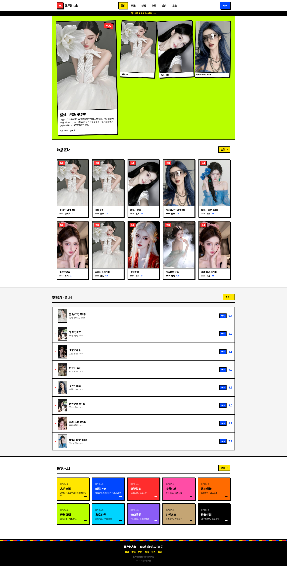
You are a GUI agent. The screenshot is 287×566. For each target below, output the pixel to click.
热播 (154, 5)
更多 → (229, 296)
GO (225, 5)
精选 (133, 5)
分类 (164, 5)
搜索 (174, 5)
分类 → (224, 467)
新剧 (144, 5)
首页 (123, 5)
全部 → (224, 149)
